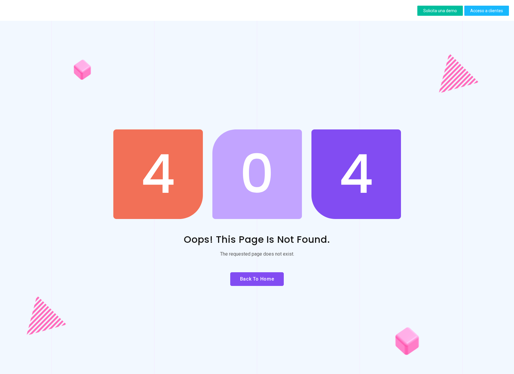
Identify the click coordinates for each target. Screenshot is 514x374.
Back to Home (257, 279)
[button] (440, 11)
